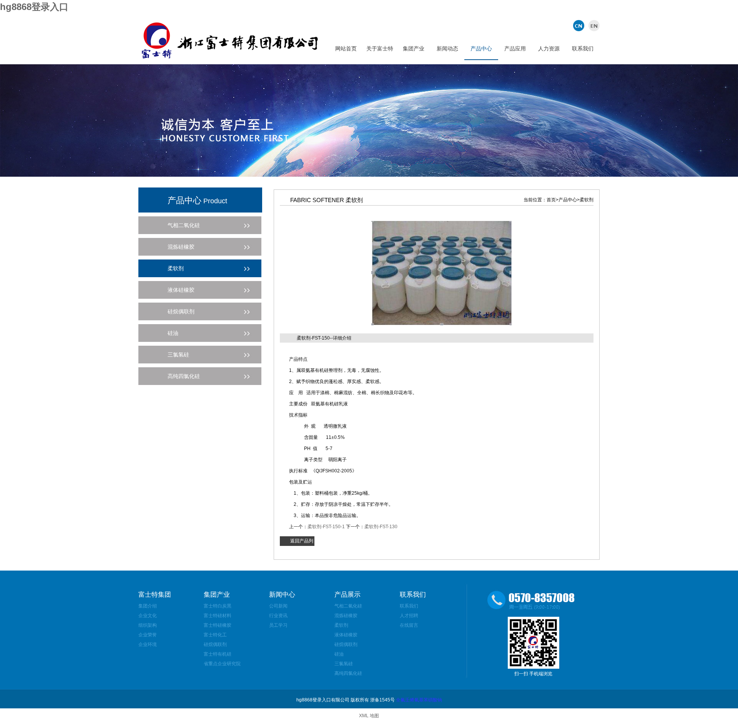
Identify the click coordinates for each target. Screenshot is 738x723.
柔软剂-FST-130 (380, 526)
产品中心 (481, 48)
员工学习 (278, 625)
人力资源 (549, 48)
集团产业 (413, 48)
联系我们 (582, 48)
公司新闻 (278, 606)
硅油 (339, 654)
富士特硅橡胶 (217, 625)
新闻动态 (447, 48)
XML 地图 (369, 715)
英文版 (593, 25)
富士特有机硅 (217, 654)
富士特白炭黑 (217, 606)
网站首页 (346, 48)
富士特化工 (215, 635)
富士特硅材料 (217, 615)
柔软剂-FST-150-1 (326, 526)
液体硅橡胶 (345, 635)
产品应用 (515, 48)
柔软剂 (341, 625)
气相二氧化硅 (348, 606)
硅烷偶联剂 (215, 644)
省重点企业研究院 (222, 663)
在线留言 (409, 625)
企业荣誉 (147, 635)
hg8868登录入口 (34, 7)
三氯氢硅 (343, 663)
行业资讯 (278, 615)
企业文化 (147, 615)
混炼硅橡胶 (345, 615)
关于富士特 (379, 48)
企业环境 (147, 644)
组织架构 (147, 625)
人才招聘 (409, 615)
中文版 (579, 25)
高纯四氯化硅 (348, 673)
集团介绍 (147, 606)
